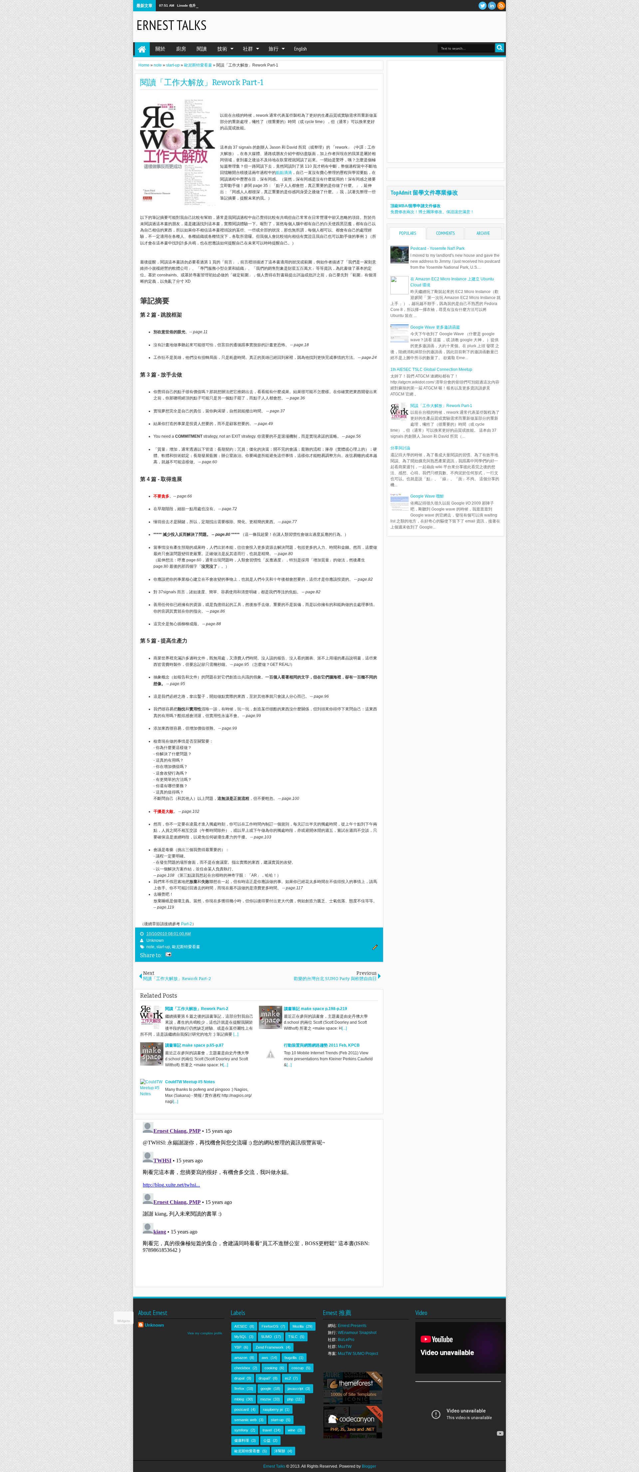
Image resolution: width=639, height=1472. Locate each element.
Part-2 (186, 924)
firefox (239, 1389)
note (150, 947)
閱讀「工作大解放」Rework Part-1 (202, 82)
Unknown (155, 940)
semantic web (245, 1420)
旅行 (274, 49)
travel (267, 1430)
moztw (265, 1399)
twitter (483, 6)
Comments (445, 233)
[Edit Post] (374, 949)
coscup (298, 1368)
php (290, 1399)
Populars (407, 233)
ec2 (288, 1378)
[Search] (499, 47)
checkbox (242, 1368)
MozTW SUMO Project (358, 1353)
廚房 (181, 49)
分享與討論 (400, 448)
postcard (241, 1409)
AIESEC (240, 1326)
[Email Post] (167, 955)
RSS (501, 6)
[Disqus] (259, 1202)
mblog (239, 1399)
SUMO (266, 1337)
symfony (241, 1430)
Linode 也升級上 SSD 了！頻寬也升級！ (207, 5)
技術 (222, 49)
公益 (267, 1440)
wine (291, 1430)
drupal (239, 1378)
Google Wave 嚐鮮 (427, 496)
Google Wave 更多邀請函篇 (435, 327)
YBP (237, 1347)
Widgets (123, 1321)
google (266, 1389)
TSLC (293, 1337)
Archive (483, 233)
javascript (295, 1389)
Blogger (369, 1466)
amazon (240, 1358)
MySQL (240, 1337)
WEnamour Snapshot (357, 1332)
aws (265, 1358)
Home (142, 49)
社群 (248, 49)
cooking (271, 1368)
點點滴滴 (284, 172)
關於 (160, 49)
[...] (235, 1034)
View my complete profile (204, 1333)
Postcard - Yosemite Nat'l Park (437, 248)
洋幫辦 (279, 1451)
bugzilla (291, 1358)
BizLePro (346, 1339)
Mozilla (298, 1326)
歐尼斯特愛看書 (186, 947)
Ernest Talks (171, 25)
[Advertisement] (425, 26)
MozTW (344, 1346)
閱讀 (202, 49)
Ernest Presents (352, 1325)
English (300, 49)
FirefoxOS (270, 1326)
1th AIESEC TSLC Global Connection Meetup (431, 369)
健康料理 (241, 1440)
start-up (163, 947)
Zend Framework (270, 1347)
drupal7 (265, 1378)
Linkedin (492, 6)
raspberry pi (273, 1409)
